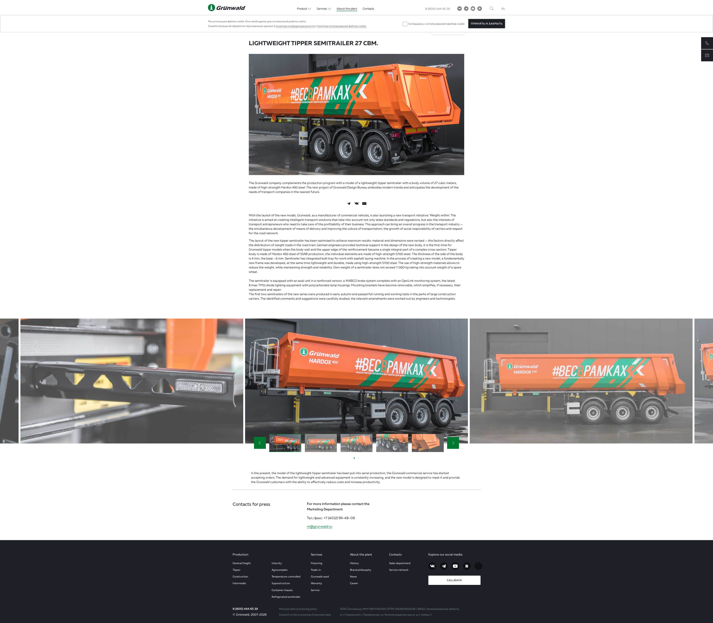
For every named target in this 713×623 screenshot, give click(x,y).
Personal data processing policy (298, 608)
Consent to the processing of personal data (305, 614)
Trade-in (316, 569)
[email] (364, 203)
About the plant (361, 554)
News (353, 576)
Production (240, 554)
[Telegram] (466, 8)
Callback (454, 580)
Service (315, 590)
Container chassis (282, 590)
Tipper (236, 569)
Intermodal (239, 583)
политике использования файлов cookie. (342, 26)
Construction (240, 576)
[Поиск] (491, 8)
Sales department (400, 563)
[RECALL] (707, 43)
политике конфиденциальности (295, 26)
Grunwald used (320, 576)
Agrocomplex (280, 569)
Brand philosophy (360, 569)
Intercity (277, 563)
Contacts (395, 554)
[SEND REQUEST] (707, 55)
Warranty (316, 583)
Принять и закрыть (486, 23)
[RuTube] (479, 8)
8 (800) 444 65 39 (245, 609)
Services (316, 554)
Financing (316, 563)
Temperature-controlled (286, 576)
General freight (242, 563)
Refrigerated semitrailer (286, 596)
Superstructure (281, 583)
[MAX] (478, 566)
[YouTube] (473, 8)
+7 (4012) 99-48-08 (339, 518)
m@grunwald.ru (319, 526)
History (354, 563)
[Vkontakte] (459, 8)
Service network (398, 569)
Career (354, 583)
